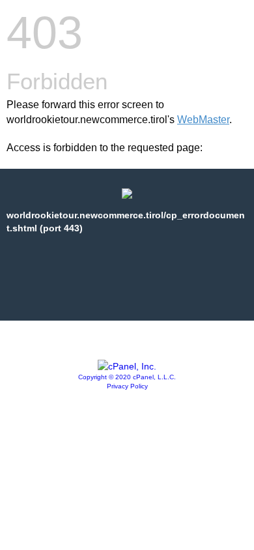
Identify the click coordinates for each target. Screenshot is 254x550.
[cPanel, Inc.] (127, 366)
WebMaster (203, 119)
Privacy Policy (127, 386)
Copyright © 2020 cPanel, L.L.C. (127, 377)
